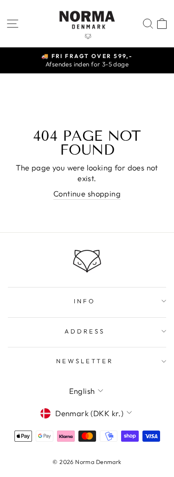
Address (84, 331)
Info (85, 301)
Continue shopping (87, 193)
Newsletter (84, 361)
